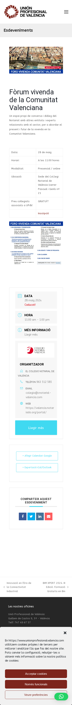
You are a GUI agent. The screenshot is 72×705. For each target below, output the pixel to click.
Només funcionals (36, 684)
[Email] (48, 516)
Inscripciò (43, 213)
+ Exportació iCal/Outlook (36, 467)
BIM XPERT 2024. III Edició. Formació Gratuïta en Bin (51, 587)
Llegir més (31, 334)
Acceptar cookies (36, 673)
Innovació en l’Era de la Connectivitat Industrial (17, 587)
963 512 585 (44, 382)
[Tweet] (31, 516)
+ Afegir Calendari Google (37, 455)
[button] (65, 633)
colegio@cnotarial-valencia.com (38, 395)
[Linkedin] (40, 516)
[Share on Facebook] (22, 516)
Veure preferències (36, 694)
